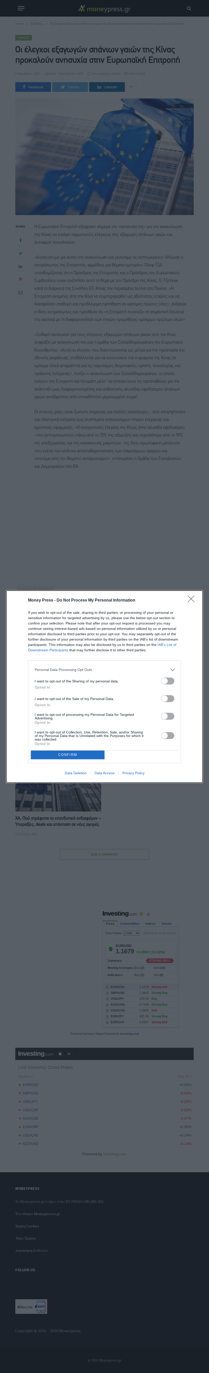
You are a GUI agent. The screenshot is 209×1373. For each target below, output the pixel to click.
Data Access (104, 773)
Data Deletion (76, 773)
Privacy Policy (133, 773)
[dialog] (104, 687)
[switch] (167, 681)
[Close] (193, 600)
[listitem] (104, 669)
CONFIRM (67, 755)
